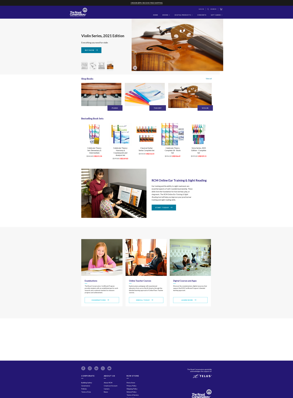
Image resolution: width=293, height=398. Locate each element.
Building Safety (86, 383)
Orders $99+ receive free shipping (147, 3)
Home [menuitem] (155, 15)
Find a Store (131, 383)
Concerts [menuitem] (201, 15)
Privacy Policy (131, 386)
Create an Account (110, 386)
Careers (107, 389)
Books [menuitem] (165, 15)
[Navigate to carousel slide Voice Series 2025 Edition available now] (93, 66)
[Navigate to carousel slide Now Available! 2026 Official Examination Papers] (84, 66)
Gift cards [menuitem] (216, 15)
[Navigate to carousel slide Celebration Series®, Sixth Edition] (101, 66)
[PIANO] (101, 94)
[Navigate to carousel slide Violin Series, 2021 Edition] (110, 66)
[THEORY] (145, 94)
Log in (201, 9)
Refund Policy (131, 392)
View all (209, 79)
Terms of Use (86, 392)
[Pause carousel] (135, 68)
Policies (84, 389)
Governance (85, 386)
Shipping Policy (132, 389)
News (106, 392)
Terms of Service (133, 395)
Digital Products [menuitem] (183, 15)
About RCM (108, 383)
